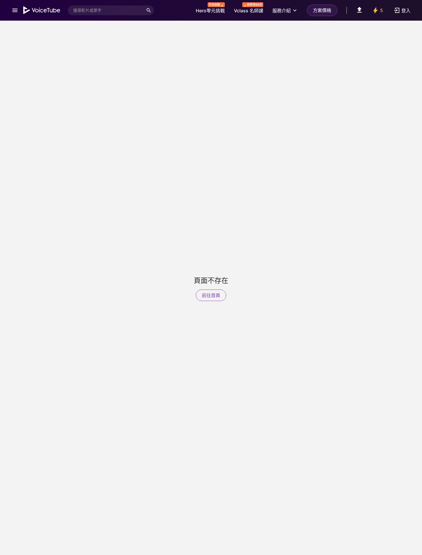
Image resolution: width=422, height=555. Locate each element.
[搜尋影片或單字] (149, 10)
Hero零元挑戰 (210, 9)
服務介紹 (281, 10)
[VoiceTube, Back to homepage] (42, 10)
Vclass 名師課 (248, 9)
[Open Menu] (14, 10)
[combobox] (105, 10)
